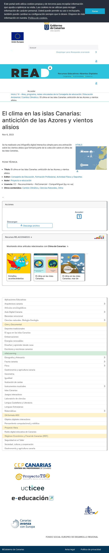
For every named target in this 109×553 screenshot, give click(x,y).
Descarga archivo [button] (30, 225)
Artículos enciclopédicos (15, 308)
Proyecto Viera (11, 428)
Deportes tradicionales (15, 328)
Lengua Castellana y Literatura (18, 403)
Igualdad (8, 378)
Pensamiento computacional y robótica (22, 423)
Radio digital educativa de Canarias (20, 432)
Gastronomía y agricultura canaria (20, 370)
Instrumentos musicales (15, 386)
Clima (60, 188)
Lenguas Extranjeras (14, 407)
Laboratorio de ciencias (15, 398)
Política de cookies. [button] (38, 18)
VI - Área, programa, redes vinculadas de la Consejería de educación (49, 94)
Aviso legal (70, 549)
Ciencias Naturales (48, 188)
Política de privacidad (91, 549)
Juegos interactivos (13, 394)
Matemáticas (10, 411)
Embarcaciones (11, 337)
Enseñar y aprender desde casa (19, 345)
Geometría (9, 374)
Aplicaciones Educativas (15, 299)
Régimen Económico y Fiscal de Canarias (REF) (26, 436)
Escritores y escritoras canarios (19, 349)
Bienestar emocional (14, 316)
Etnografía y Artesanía (15, 357)
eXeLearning (10, 353)
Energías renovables (14, 341)
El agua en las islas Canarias (18, 333)
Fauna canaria (11, 361)
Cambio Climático (30, 97)
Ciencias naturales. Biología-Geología (21, 320)
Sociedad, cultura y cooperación (19, 444)
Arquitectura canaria (14, 304)
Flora (7, 366)
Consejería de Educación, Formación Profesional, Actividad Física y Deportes (46, 177)
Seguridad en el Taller (14, 440)
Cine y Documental (13, 324)
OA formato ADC (12, 415)
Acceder (31, 91)
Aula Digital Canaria (13, 312)
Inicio (13, 94)
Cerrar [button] (95, 11)
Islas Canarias (11, 390)
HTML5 (79, 144)
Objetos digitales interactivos (17, 419)
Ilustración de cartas (14, 382)
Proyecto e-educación (21, 180)
